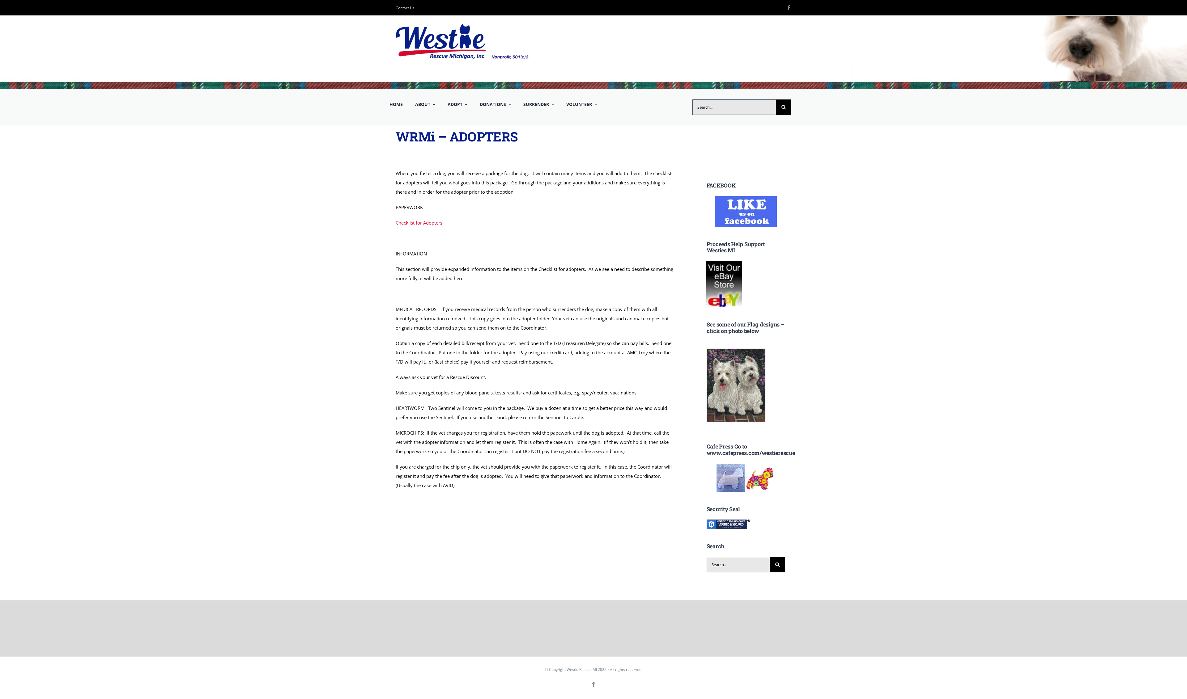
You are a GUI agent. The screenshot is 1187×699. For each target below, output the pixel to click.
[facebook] (788, 7)
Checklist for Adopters (419, 223)
